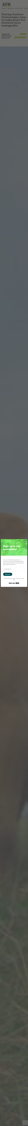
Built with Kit (14, 583)
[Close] (25, 541)
